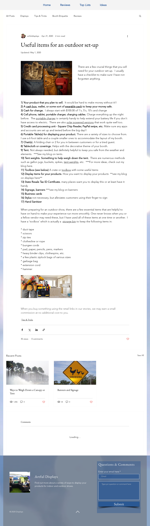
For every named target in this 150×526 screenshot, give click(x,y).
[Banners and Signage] (75, 373)
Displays (24, 16)
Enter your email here (108, 469)
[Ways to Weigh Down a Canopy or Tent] (27, 373)
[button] (140, 16)
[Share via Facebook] (22, 329)
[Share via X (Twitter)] (29, 329)
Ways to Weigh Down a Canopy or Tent (27, 391)
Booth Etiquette (60, 16)
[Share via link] (43, 329)
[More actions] (127, 36)
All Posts (10, 16)
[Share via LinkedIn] (36, 329)
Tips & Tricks (40, 16)
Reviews (77, 16)
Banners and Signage (67, 390)
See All (140, 355)
